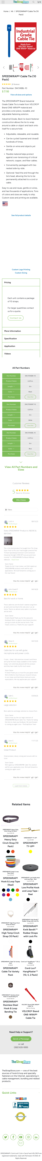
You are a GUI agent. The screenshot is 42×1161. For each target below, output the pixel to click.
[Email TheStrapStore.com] (20, 1143)
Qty (3, 252)
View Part (30, 397)
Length (5, 229)
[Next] (38, 67)
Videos (7, 353)
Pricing (7, 282)
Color (10, 392)
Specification (10, 338)
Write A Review (21, 500)
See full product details (21, 215)
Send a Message (21, 1039)
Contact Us (15, 318)
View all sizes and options (21, 95)
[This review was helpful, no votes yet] (32, 633)
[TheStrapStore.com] (21, 2)
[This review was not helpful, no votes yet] (36, 633)
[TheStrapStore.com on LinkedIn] (36, 1137)
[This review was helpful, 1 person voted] (32, 581)
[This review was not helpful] (36, 581)
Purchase (11, 397)
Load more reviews (21, 786)
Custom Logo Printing (21, 269)
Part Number (11, 376)
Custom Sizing (21, 273)
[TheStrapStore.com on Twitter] (5, 1137)
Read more (15, 560)
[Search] (34, 2)
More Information (12, 331)
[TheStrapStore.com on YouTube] (20, 1137)
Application (9, 346)
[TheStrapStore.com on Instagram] (28, 1137)
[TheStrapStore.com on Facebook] (13, 1137)
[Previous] (4, 67)
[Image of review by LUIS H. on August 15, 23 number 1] (8, 541)
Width (4, 223)
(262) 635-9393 (21, 1047)
